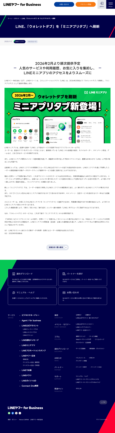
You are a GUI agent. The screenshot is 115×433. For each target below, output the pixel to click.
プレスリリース (80, 358)
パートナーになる (96, 367)
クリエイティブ (99, 339)
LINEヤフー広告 (28, 355)
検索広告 (25, 359)
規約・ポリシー (12, 420)
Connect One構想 (30, 385)
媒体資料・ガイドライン (97, 349)
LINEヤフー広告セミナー (83, 330)
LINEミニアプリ (28, 345)
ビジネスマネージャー (30, 315)
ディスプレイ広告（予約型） (31, 365)
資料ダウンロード (61, 350)
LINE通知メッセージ (30, 340)
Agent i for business (31, 320)
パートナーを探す (81, 367)
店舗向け (88, 315)
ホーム (10, 18)
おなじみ (78, 388)
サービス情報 (93, 336)
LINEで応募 (27, 370)
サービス (11, 316)
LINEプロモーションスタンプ (34, 350)
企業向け (78, 315)
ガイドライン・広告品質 (83, 342)
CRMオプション (28, 335)
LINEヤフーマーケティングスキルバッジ (88, 382)
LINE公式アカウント (30, 325)
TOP (104, 402)
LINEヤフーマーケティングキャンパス (87, 379)
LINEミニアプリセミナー (83, 327)
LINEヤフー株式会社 (36, 420)
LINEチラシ (27, 375)
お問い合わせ (64, 4)
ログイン (102, 7)
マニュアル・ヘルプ (82, 376)
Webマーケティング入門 (83, 339)
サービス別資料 (80, 349)
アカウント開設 (85, 4)
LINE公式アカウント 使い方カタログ (87, 318)
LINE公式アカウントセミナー (85, 324)
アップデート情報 (81, 361)
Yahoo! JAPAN (24, 420)
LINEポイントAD (29, 380)
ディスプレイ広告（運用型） (31, 362)
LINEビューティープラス (30, 329)
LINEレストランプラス (30, 332)
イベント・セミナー (62, 325)
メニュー (110, 7)
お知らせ (16, 18)
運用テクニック (80, 336)
